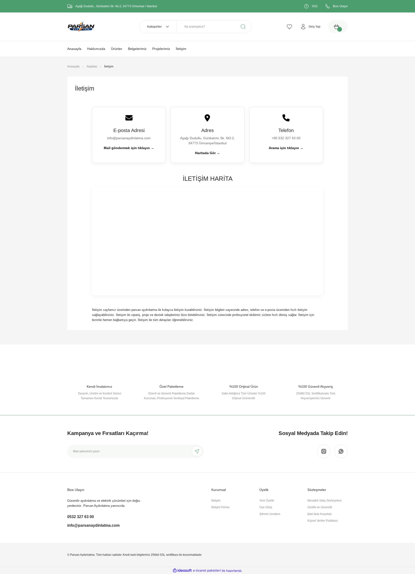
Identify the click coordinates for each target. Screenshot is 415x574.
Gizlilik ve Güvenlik (319, 507)
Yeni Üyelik (266, 500)
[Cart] (338, 26)
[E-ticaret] (207, 570)
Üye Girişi (265, 507)
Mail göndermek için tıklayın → (129, 148)
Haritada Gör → (207, 153)
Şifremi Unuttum (269, 514)
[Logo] (81, 26)
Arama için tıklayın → (286, 148)
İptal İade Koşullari (319, 514)
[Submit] (197, 451)
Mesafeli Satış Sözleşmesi (324, 500)
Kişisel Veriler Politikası (322, 520)
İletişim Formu (220, 507)
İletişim (215, 500)
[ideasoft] (182, 570)
